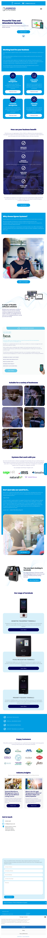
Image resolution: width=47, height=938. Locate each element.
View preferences (24, 933)
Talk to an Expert (23, 281)
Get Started (23, 205)
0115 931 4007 (17, 3)
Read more (13, 805)
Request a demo (45, 469)
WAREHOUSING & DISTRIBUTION (12, 438)
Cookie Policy (19, 936)
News (27, 914)
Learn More (11, 370)
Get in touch (23, 31)
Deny (23, 930)
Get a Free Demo (34, 580)
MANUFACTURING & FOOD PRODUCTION (12, 395)
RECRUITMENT (34, 417)
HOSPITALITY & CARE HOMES (12, 417)
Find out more (13, 91)
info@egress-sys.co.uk (30, 3)
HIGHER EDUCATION (34, 396)
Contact (28, 913)
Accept (23, 927)
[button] (45, 917)
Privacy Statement (26, 936)
